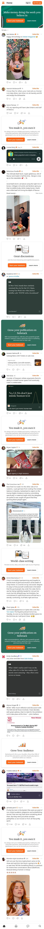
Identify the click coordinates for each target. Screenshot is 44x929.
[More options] (41, 34)
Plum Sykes (11, 607)
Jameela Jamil (11, 808)
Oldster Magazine (29, 37)
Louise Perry (11, 147)
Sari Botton (10, 34)
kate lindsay (28, 658)
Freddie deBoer (12, 771)
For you (4, 30)
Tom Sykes (10, 612)
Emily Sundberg (12, 656)
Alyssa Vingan (11, 705)
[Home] (3, 3)
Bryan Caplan (11, 447)
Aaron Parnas (11, 105)
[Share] (25, 82)
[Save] (39, 311)
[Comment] (14, 238)
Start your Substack (15, 21)
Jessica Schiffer (14, 276)
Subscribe (35, 34)
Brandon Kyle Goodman (15, 858)
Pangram (13, 406)
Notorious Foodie (13, 171)
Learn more (31, 21)
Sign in (28, 3)
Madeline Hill (11, 274)
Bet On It (13, 471)
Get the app (37, 3)
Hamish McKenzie (13, 88)
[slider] (22, 159)
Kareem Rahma (12, 353)
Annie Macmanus (13, 578)
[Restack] (20, 98)
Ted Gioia (10, 376)
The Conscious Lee (13, 484)
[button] (39, 159)
